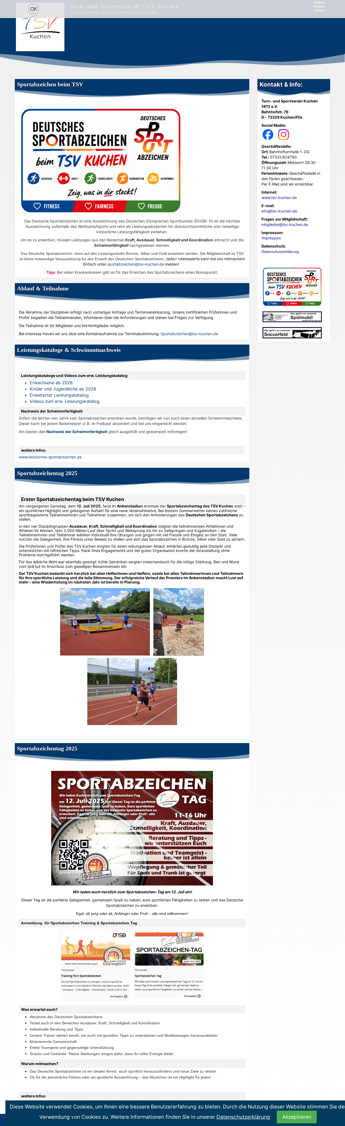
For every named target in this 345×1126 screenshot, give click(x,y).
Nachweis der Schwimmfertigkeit (76, 431)
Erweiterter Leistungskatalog (60, 395)
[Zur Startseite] (40, 26)
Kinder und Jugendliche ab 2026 (63, 389)
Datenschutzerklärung (243, 1117)
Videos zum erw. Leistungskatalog (64, 401)
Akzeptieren (296, 1117)
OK (33, 9)
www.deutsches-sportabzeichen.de (50, 457)
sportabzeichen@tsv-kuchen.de (135, 264)
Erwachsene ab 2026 (51, 382)
